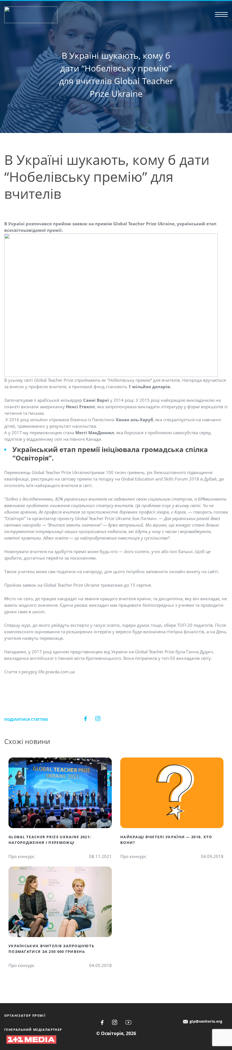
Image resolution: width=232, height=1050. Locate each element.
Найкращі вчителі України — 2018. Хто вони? (166, 839)
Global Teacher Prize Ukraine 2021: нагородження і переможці (49, 839)
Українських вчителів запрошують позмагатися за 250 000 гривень (51, 948)
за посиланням (80, 558)
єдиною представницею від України (90, 651)
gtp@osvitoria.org (206, 1021)
